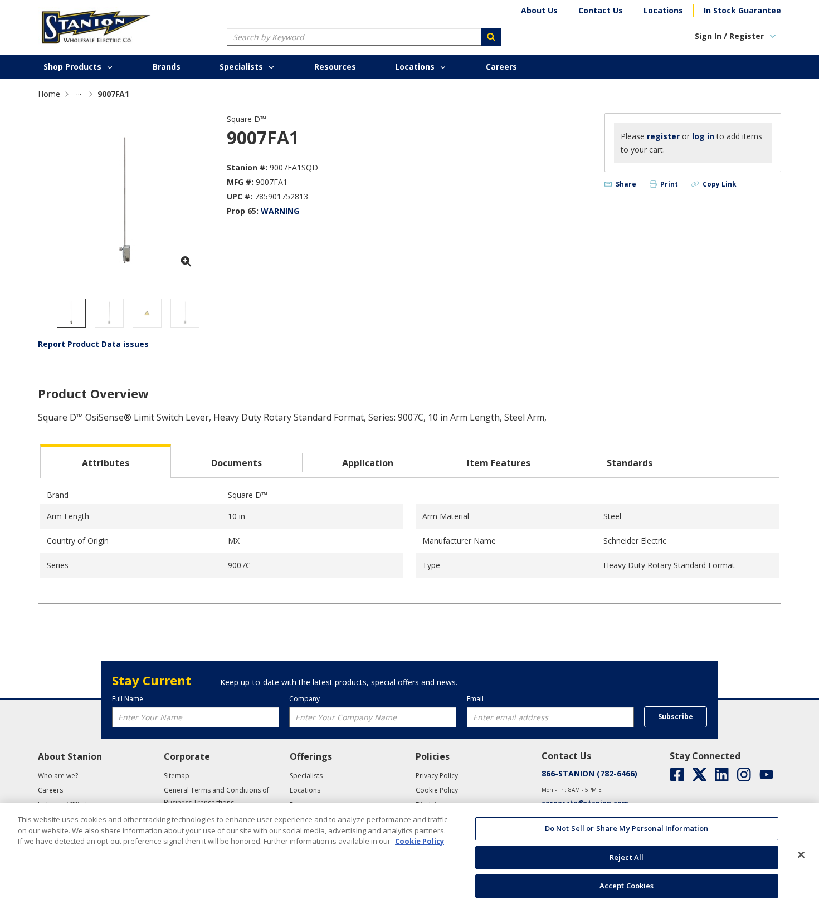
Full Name (127, 698)
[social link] (677, 774)
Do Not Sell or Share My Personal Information (627, 828)
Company (304, 698)
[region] (409, 856)
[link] (78, 94)
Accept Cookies (626, 886)
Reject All (627, 857)
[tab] (105, 461)
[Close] (801, 855)
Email (475, 698)
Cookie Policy (419, 841)
